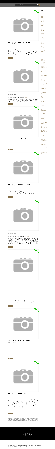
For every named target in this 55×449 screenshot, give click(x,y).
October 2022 (42, 51)
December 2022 (43, 49)
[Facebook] (26, 431)
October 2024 (42, 32)
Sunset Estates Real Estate (29, 420)
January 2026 (42, 21)
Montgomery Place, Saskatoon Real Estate (22, 419)
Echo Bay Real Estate (43, 91)
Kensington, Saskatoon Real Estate (12, 283)
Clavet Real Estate (43, 80)
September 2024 (43, 33)
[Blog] (28, 431)
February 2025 (42, 29)
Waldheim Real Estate (43, 149)
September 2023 (43, 42)
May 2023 (42, 45)
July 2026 (42, 16)
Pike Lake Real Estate (43, 130)
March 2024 (42, 38)
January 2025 (42, 30)
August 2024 (42, 34)
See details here (26, 46)
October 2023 (42, 41)
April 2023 (42, 46)
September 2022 (43, 52)
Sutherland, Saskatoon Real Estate (33, 420)
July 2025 (42, 25)
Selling (38, 1)
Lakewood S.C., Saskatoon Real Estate (12, 186)
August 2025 (42, 24)
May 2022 (42, 55)
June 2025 (42, 26)
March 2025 (42, 28)
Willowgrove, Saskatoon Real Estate (11, 421)
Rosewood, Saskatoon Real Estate (16, 420)
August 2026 (42, 15)
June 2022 (42, 54)
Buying (34, 1)
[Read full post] (23, 26)
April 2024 (42, 37)
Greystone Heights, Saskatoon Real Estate (15, 418)
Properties (30, 1)
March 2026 (42, 19)
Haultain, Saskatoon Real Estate (26, 418)
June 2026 (42, 17)
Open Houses (42, 12)
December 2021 (43, 59)
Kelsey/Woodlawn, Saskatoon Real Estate (31, 418)
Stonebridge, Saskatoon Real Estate (24, 420)
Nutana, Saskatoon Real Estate (12, 395)
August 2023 (42, 43)
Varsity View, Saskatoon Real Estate (12, 140)
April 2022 (42, 56)
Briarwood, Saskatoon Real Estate (12, 44)
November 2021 (43, 60)
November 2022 (43, 50)
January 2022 (42, 58)
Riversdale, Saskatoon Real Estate (11, 420)
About (45, 1)
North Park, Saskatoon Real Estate (12, 342)
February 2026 (42, 20)
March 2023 (42, 47)
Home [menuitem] (27, 1)
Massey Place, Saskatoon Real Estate (11, 419)
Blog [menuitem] (43, 1)
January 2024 (42, 39)
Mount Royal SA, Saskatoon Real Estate (28, 419)
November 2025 (43, 22)
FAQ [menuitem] (40, 1)
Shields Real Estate (20, 420)
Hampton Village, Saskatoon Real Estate (21, 418)
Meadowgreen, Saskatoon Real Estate (16, 419)
